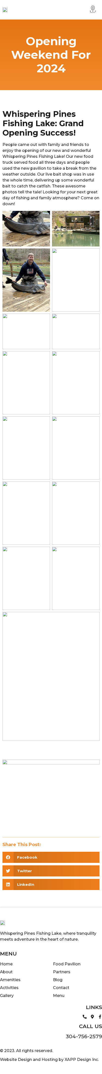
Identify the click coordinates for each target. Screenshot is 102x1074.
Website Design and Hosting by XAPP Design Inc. (49, 1059)
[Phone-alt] (85, 1017)
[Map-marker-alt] (92, 1017)
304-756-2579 (84, 1036)
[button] (93, 9)
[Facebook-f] (100, 1017)
